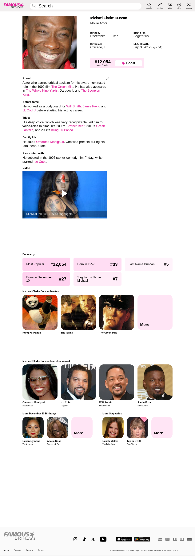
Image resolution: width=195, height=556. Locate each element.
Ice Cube (40, 162)
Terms (41, 550)
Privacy (29, 550)
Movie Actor (98, 23)
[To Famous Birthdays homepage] (13, 6)
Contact (17, 550)
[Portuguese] (167, 539)
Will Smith (73, 106)
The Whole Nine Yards (42, 90)
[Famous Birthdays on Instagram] (76, 539)
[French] (175, 539)
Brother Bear (75, 126)
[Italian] (182, 539)
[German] (189, 539)
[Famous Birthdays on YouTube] (104, 539)
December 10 (99, 36)
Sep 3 (137, 47)
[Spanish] (160, 539)
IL (105, 47)
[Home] (32, 537)
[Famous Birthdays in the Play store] (142, 539)
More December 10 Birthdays (39, 413)
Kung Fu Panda (62, 130)
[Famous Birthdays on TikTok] (84, 539)
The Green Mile (62, 87)
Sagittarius (141, 36)
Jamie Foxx (91, 106)
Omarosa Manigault (50, 142)
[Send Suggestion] (108, 79)
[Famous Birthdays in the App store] (124, 539)
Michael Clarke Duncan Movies (40, 291)
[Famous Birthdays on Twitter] (93, 539)
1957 (114, 36)
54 (157, 47)
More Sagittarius (112, 413)
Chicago (96, 47)
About (6, 550)
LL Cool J (29, 110)
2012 (147, 47)
